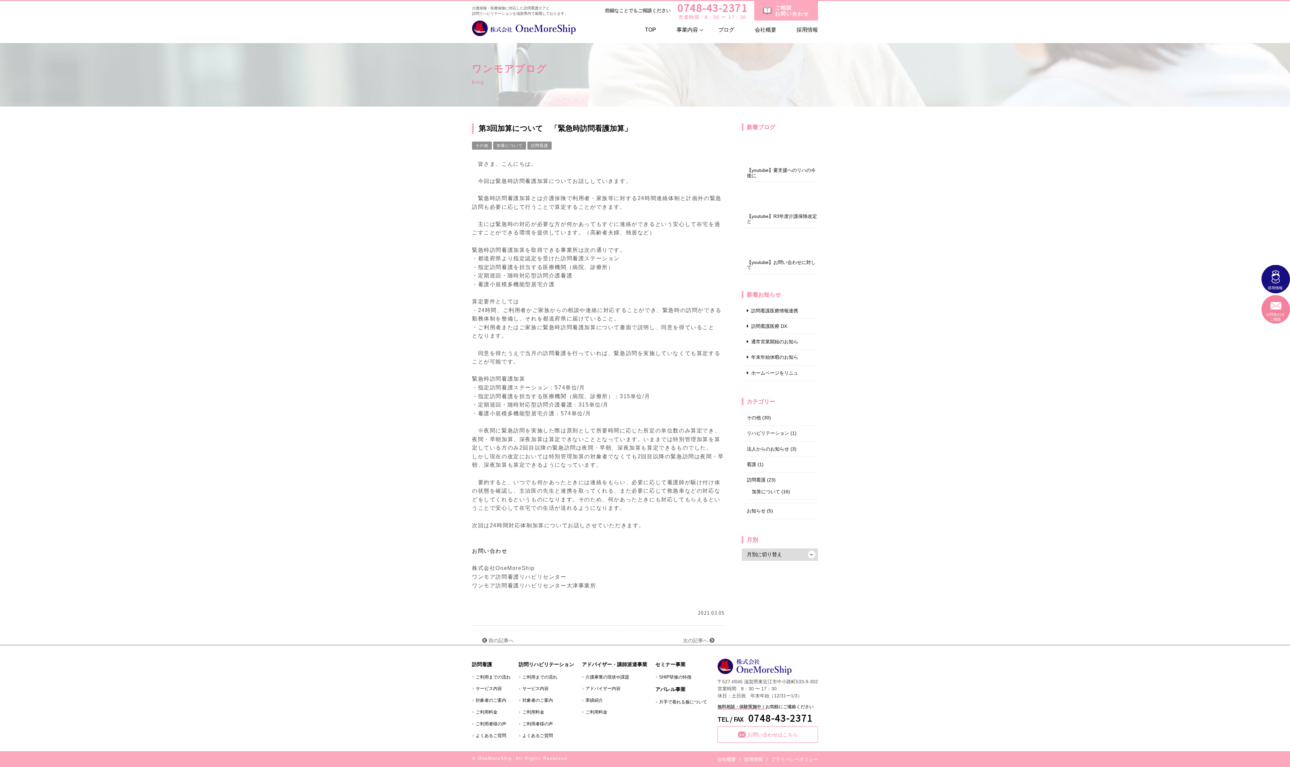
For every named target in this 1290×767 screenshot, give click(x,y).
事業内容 (687, 30)
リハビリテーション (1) (772, 433)
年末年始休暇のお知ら (774, 357)
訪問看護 (539, 145)
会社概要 (765, 30)
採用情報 (807, 30)
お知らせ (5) (760, 510)
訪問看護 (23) (761, 480)
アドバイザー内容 (603, 688)
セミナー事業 (670, 664)
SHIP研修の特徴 (675, 677)
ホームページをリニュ (774, 373)
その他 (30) (759, 417)
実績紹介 (594, 700)
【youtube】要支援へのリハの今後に (781, 173)
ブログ (726, 30)
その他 (481, 145)
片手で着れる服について (683, 701)
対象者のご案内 (491, 700)
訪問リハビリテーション (546, 664)
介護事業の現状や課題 (607, 677)
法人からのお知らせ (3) (772, 449)
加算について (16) (771, 491)
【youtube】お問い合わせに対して (781, 265)
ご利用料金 (487, 712)
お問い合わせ (490, 551)
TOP (650, 30)
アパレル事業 (670, 689)
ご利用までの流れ (493, 677)
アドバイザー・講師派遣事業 (614, 664)
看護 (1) (755, 464)
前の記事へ (500, 640)
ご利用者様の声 (491, 723)
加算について (510, 145)
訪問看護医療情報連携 (774, 310)
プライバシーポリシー (794, 759)
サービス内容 (489, 688)
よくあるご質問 (491, 735)
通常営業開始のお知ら (774, 341)
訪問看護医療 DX (769, 326)
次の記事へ (696, 640)
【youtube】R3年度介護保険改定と (782, 219)
